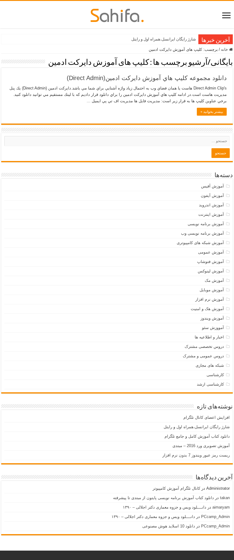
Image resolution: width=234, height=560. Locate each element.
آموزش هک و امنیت (207, 308)
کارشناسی (215, 375)
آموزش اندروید (211, 205)
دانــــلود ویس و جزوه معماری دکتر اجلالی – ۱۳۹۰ (164, 507)
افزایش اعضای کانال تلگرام (206, 417)
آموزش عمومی (211, 252)
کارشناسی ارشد (210, 384)
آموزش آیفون (212, 195)
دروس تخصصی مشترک (204, 346)
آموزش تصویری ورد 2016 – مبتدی (201, 445)
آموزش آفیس (212, 186)
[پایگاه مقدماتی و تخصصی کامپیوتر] (117, 14)
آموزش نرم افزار (209, 299)
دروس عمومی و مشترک (203, 356)
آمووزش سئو (213, 327)
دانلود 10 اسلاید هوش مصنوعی (168, 526)
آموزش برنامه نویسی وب (202, 233)
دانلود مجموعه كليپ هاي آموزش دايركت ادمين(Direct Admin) (147, 78)
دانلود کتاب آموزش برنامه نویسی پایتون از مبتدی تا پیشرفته (163, 497)
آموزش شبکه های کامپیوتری (200, 242)
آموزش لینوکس (211, 271)
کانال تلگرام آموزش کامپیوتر (176, 488)
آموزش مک (214, 280)
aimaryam (221, 507)
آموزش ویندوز (212, 318)
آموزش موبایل (212, 290)
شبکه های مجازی (210, 365)
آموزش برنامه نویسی (206, 224)
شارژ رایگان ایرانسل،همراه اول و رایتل (163, 39)
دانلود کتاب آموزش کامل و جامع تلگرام (197, 436)
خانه (225, 49)
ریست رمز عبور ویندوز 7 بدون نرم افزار (196, 455)
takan (225, 497)
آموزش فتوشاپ (210, 261)
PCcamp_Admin (215, 516)
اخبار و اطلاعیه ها (209, 337)
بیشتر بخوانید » (211, 112)
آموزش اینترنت (211, 214)
